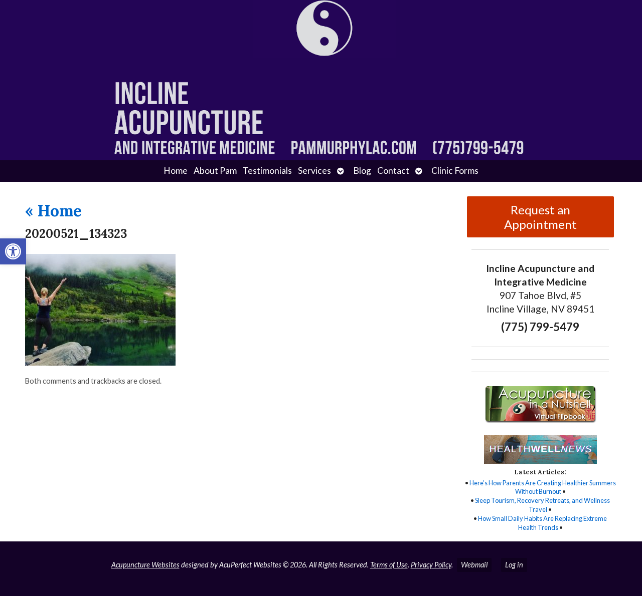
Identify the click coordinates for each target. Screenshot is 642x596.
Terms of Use (389, 564)
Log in (514, 564)
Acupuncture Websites (145, 564)
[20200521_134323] (100, 362)
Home (176, 170)
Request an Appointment (540, 216)
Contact (393, 170)
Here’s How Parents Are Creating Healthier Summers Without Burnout (542, 487)
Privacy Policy (431, 564)
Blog (362, 170)
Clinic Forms (454, 170)
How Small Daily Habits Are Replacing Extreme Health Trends (542, 522)
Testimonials (267, 170)
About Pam (215, 170)
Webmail (474, 564)
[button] (13, 251)
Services (314, 170)
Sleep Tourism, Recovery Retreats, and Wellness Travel (542, 504)
